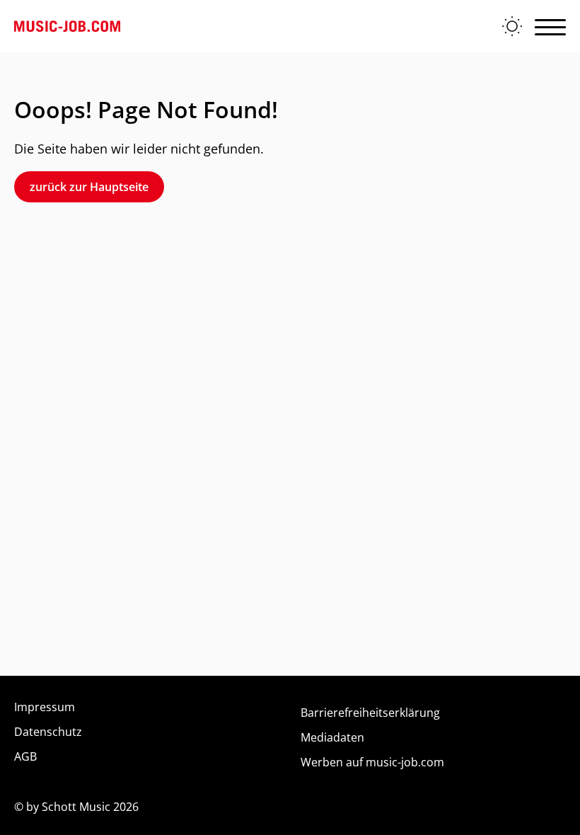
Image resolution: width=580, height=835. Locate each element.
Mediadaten (332, 737)
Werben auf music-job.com (372, 762)
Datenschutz (48, 731)
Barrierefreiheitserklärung (370, 712)
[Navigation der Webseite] (550, 26)
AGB (25, 756)
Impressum (44, 707)
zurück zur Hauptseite (89, 187)
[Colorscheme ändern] (512, 26)
